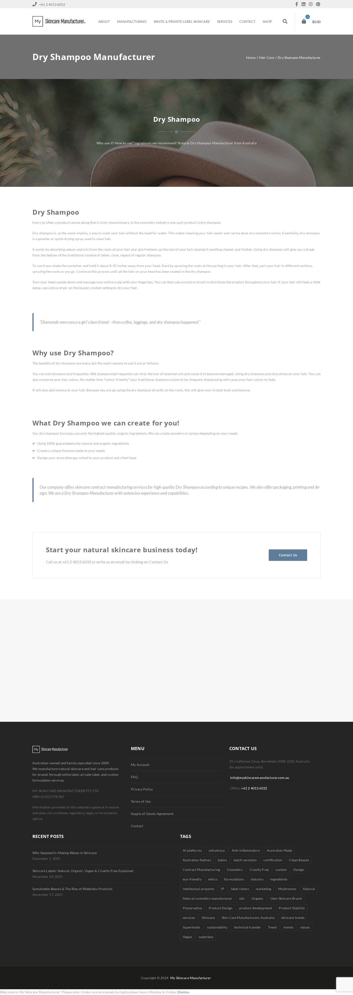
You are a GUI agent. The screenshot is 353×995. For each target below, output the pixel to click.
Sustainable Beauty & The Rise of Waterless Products (72, 889)
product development (255, 908)
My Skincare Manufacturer (190, 978)
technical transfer (247, 927)
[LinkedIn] (305, 4)
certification (272, 860)
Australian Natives (197, 860)
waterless (206, 937)
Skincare (208, 918)
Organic (257, 898)
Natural (309, 889)
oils (242, 898)
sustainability (217, 927)
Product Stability (292, 908)
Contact (137, 826)
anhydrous (217, 850)
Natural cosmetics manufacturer (207, 898)
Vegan (187, 937)
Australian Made (279, 850)
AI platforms (192, 850)
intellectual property (198, 889)
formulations (234, 879)
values (305, 927)
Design (298, 870)
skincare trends (292, 918)
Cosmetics (235, 870)
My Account (140, 765)
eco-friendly (192, 879)
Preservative (192, 908)
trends (288, 927)
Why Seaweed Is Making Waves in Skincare (64, 853)
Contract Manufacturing (201, 870)
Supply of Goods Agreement (152, 814)
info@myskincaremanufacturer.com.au (259, 778)
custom (281, 870)
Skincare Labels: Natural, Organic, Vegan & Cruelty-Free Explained (82, 871)
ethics (212, 879)
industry (257, 879)
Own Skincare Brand (286, 898)
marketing (263, 889)
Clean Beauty (299, 860)
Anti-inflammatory (246, 850)
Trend (272, 927)
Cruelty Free (259, 870)
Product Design (220, 908)
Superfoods (191, 927)
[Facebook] (297, 4)
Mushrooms (287, 889)
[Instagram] (312, 4)
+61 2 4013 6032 (254, 788)
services (189, 918)
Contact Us (288, 555)
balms (222, 860)
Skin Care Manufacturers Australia (248, 918)
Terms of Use (141, 801)
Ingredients (278, 879)
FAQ (134, 777)
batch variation (245, 860)
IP (222, 889)
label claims (240, 889)
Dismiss (183, 992)
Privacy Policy (142, 789)
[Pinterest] (318, 4)
